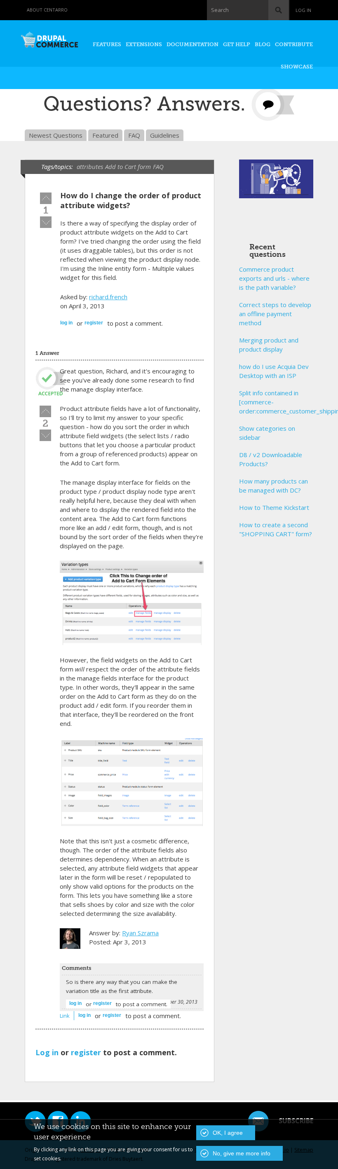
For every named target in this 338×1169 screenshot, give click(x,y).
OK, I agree (228, 1132)
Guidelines (164, 135)
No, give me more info (241, 1153)
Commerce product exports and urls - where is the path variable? (274, 278)
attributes (90, 166)
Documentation (192, 44)
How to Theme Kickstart (274, 507)
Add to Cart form (128, 166)
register (93, 323)
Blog (262, 44)
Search (220, 10)
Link (65, 1015)
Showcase (297, 66)
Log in (303, 10)
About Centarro (47, 10)
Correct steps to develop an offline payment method (275, 313)
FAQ (134, 135)
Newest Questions (55, 135)
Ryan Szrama (140, 933)
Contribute (294, 44)
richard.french (108, 297)
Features (107, 44)
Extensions (144, 44)
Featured (105, 135)
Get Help (236, 44)
